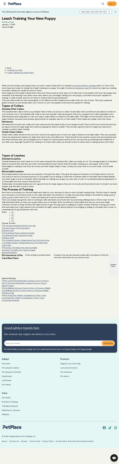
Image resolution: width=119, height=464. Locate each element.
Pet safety (64, 376)
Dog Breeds (7, 376)
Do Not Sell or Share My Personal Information (75, 441)
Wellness (5, 414)
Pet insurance (66, 372)
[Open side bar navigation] (4, 3)
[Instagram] (115, 427)
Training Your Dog (15, 70)
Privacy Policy (70, 349)
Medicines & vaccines (11, 410)
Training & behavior (10, 406)
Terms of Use (85, 349)
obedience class (82, 88)
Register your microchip (70, 363)
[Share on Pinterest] (12, 215)
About (4, 441)
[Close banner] (115, 11)
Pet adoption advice (10, 368)
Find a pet (6, 363)
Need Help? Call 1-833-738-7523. (94, 12)
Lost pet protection (69, 368)
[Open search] (103, 3)
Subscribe (108, 343)
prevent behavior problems (85, 85)
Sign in (112, 3)
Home (9, 68)
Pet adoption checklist (11, 372)
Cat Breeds (6, 380)
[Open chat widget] (114, 458)
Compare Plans (113, 265)
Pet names (6, 384)
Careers (24, 441)
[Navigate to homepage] (17, 3)
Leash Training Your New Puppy (21, 72)
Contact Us (14, 441)
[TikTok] (110, 427)
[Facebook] (104, 427)
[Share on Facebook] (12, 212)
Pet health (6, 397)
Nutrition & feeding (10, 402)
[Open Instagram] (12, 217)
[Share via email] (12, 220)
